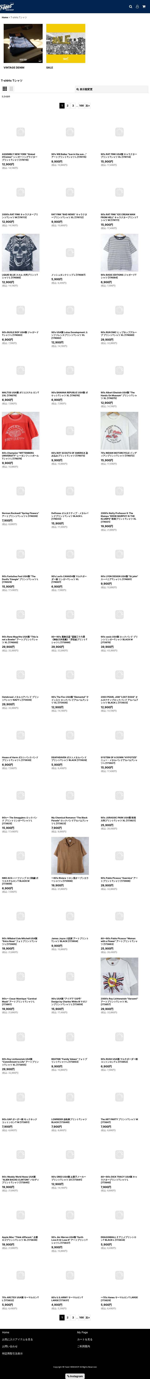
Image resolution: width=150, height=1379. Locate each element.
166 (81, 105)
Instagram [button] (76, 1376)
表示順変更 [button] (86, 89)
